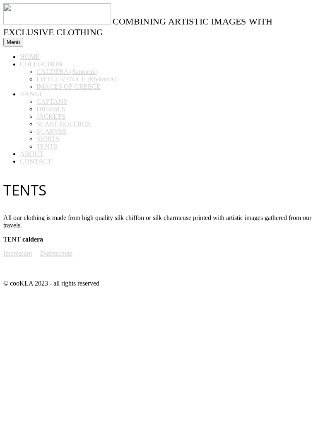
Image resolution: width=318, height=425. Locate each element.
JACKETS (50, 116)
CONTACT (36, 161)
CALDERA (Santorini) (67, 71)
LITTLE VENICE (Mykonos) (76, 79)
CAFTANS (51, 101)
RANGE (31, 94)
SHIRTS (47, 138)
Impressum (17, 253)
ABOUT (31, 153)
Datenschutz (56, 253)
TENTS (47, 146)
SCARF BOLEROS (63, 123)
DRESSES (50, 108)
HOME (30, 56)
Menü (13, 42)
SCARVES (51, 131)
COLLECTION (41, 64)
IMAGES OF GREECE (68, 86)
